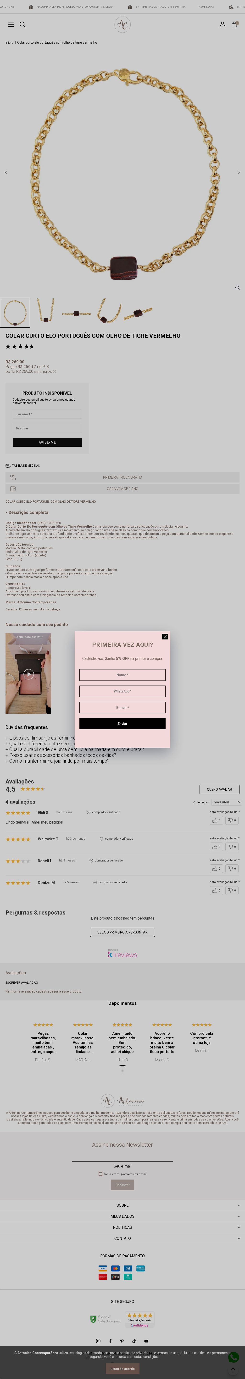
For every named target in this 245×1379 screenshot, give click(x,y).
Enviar (123, 724)
